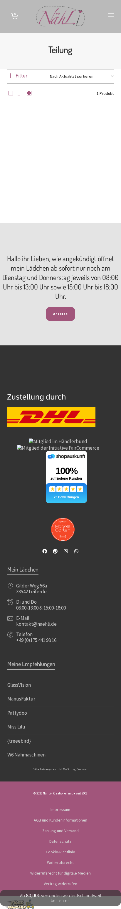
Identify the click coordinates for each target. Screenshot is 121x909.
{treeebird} (19, 741)
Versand (83, 769)
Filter (21, 75)
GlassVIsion (19, 685)
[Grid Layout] (29, 93)
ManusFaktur (21, 699)
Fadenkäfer (32, 191)
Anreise (60, 314)
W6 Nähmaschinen (26, 754)
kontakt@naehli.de (36, 624)
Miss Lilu (16, 726)
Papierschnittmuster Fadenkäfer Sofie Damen (32, 184)
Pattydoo (17, 713)
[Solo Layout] (10, 93)
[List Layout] (19, 93)
